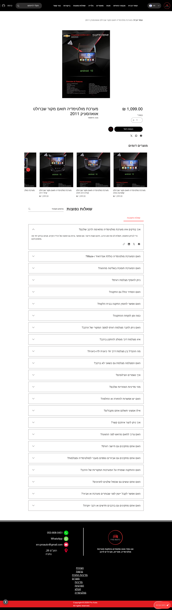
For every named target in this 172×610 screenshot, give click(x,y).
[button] (139, 244)
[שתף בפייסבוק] (141, 135)
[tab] (134, 218)
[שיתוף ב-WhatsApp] (136, 135)
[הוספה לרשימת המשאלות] (110, 129)
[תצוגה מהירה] (130, 170)
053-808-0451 (55, 532)
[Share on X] (131, 135)
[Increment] (133, 120)
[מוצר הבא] (28, 170)
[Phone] (66, 533)
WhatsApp (56, 538)
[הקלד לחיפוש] (18, 5)
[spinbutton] (137, 120)
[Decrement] (140, 120)
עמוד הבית (138, 20)
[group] (86, 175)
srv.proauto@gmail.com (49, 544)
